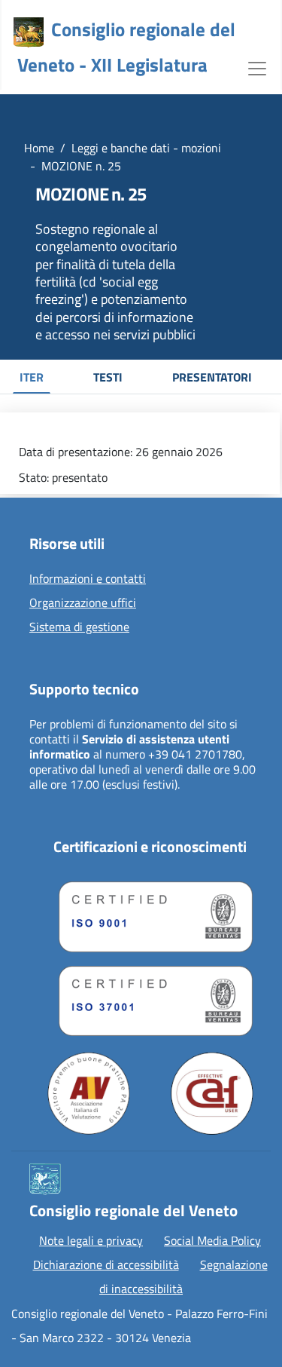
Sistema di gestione (79, 627)
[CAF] (212, 1093)
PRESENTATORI (212, 377)
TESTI (108, 377)
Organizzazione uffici (82, 603)
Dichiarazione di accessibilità (106, 1264)
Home (39, 148)
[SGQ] (150, 913)
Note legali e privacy (91, 1240)
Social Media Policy (212, 1240)
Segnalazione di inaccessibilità (183, 1276)
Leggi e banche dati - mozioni (146, 148)
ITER (32, 377)
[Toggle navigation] (257, 67)
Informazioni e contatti (87, 579)
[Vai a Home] (29, 32)
